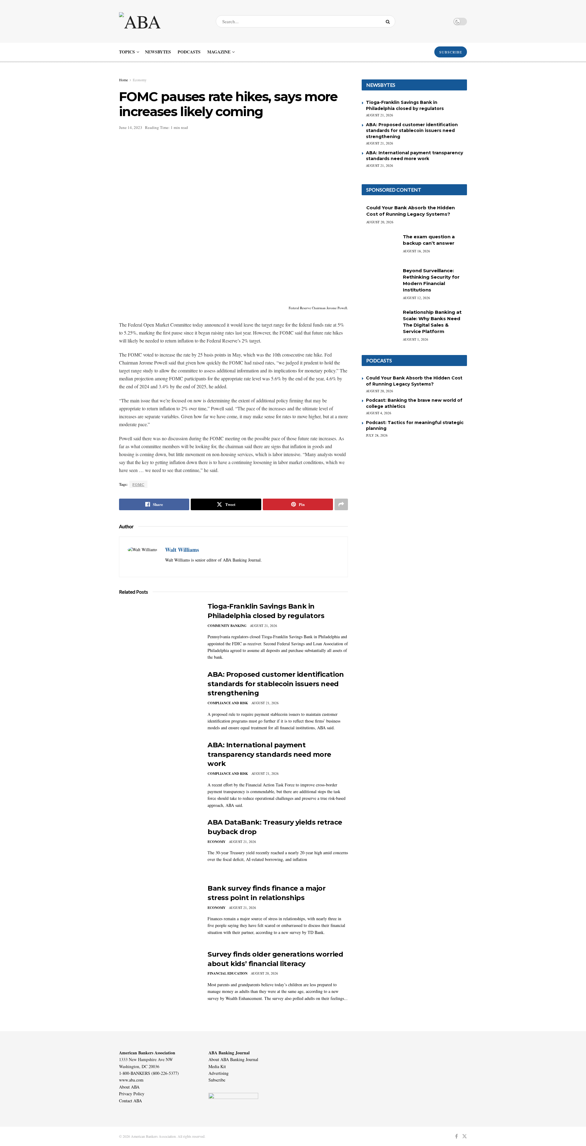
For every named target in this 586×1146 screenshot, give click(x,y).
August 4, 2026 (378, 413)
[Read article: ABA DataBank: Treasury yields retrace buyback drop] (158, 846)
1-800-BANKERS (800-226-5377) (149, 1073)
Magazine (218, 52)
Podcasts (189, 52)
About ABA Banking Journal (233, 1059)
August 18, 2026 (416, 251)
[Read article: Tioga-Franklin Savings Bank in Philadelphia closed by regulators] (158, 630)
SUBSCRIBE (450, 51)
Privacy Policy (131, 1094)
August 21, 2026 (263, 625)
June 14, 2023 (130, 127)
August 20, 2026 (264, 973)
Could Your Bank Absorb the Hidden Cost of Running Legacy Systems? (414, 381)
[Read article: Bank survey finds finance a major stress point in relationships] (158, 912)
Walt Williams (182, 550)
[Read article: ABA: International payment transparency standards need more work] (158, 769)
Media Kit (217, 1066)
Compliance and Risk (228, 703)
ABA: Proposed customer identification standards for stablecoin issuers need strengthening (276, 683)
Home (123, 79)
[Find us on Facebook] (456, 1136)
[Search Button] (389, 21)
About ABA (129, 1087)
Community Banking (227, 625)
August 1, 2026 (415, 339)
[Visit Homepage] (162, 21)
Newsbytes (158, 52)
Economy (139, 79)
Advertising (218, 1073)
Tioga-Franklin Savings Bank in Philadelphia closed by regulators (405, 105)
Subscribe (216, 1080)
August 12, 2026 (416, 297)
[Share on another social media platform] (341, 504)
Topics (127, 52)
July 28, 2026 (377, 435)
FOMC (138, 484)
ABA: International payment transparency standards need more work (269, 754)
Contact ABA (130, 1101)
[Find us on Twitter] (464, 1136)
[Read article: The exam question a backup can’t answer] (380, 246)
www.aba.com (131, 1080)
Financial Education (228, 973)
